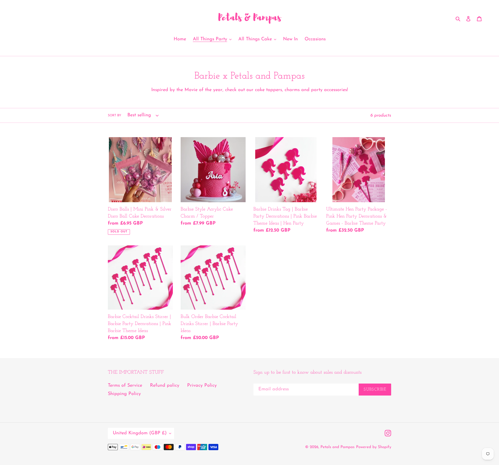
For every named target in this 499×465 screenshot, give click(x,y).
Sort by (114, 115)
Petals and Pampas (337, 447)
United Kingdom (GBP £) (140, 433)
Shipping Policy (124, 394)
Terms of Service (125, 385)
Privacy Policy (202, 385)
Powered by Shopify (373, 447)
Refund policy (164, 385)
